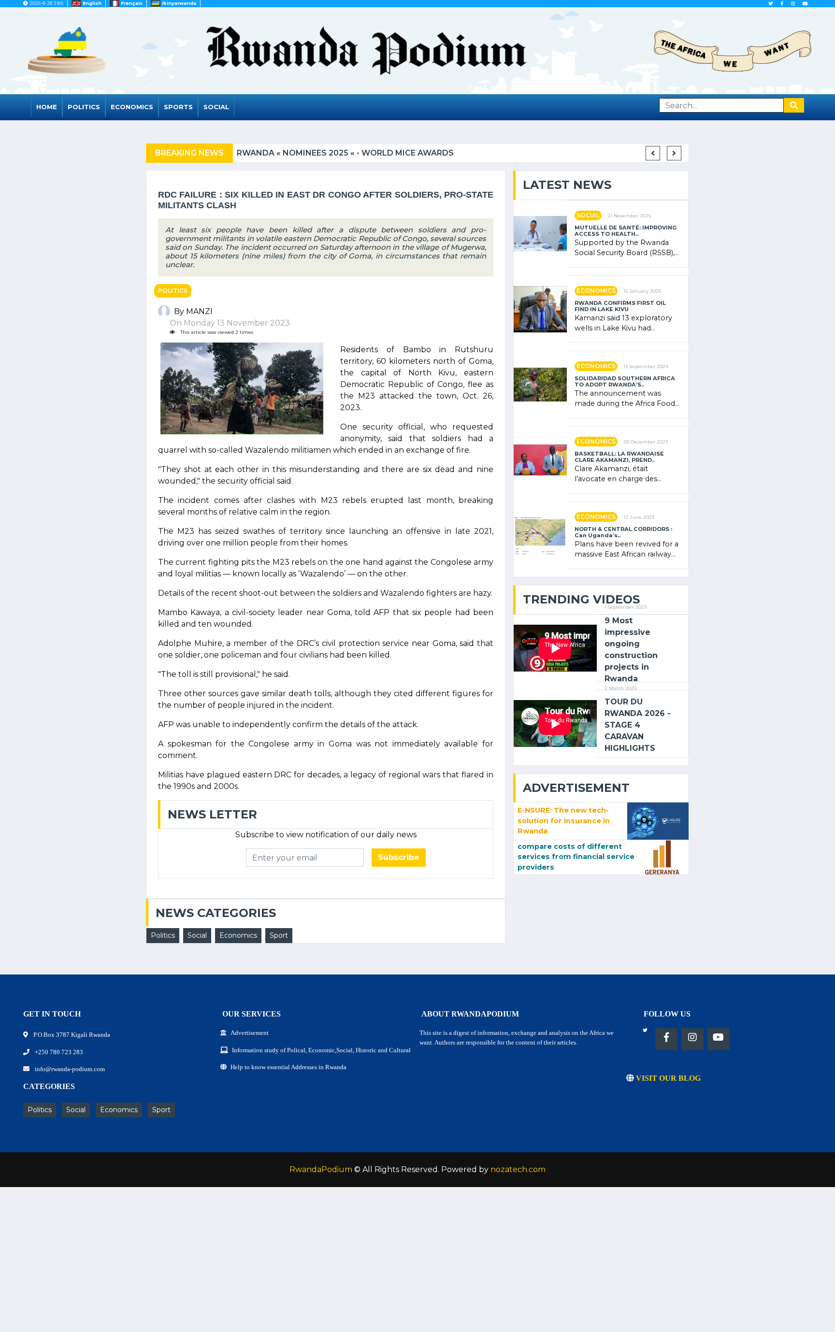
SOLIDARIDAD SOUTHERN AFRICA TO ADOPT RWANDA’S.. (625, 381)
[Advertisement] (290, 1264)
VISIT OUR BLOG (667, 1078)
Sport (279, 935)
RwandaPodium (320, 1169)
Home (46, 107)
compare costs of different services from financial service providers (576, 857)
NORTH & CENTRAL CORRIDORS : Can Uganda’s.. (623, 532)
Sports (178, 107)
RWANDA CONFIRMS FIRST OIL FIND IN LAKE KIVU (620, 306)
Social (216, 107)
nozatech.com (518, 1169)
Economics (132, 107)
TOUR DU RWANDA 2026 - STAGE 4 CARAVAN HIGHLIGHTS (638, 725)
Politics (84, 107)
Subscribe (398, 857)
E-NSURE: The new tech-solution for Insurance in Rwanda (564, 820)
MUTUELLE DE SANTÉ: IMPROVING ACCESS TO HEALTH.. (626, 231)
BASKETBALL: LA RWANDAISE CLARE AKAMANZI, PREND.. (619, 457)
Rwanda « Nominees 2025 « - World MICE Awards (345, 153)
